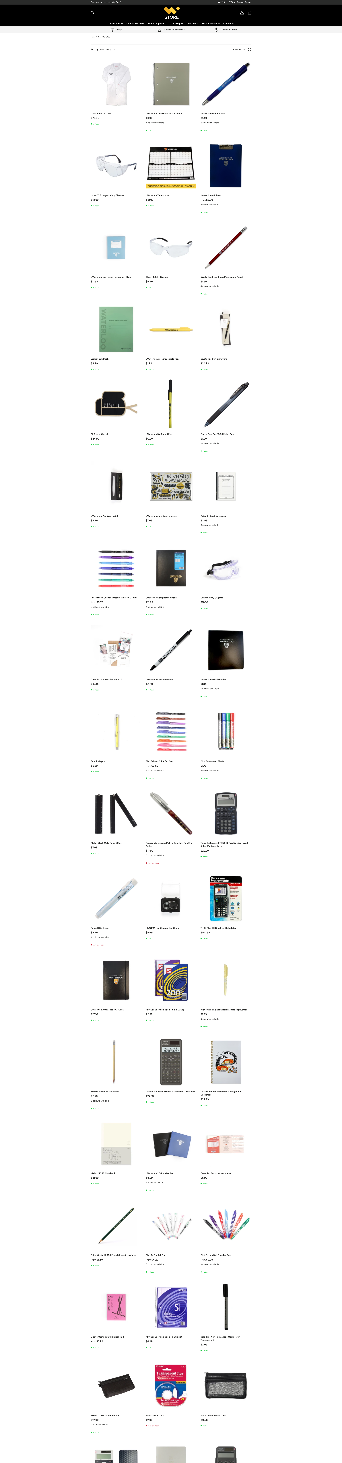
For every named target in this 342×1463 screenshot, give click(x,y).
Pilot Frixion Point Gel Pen (159, 761)
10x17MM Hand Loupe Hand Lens (162, 928)
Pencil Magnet (98, 761)
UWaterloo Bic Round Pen (159, 434)
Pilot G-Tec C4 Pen (156, 1255)
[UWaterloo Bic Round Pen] (171, 404)
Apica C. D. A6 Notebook (213, 516)
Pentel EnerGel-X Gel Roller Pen (217, 434)
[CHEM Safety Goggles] (226, 568)
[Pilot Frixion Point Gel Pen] (171, 731)
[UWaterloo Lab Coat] (116, 84)
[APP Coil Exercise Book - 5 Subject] (171, 1307)
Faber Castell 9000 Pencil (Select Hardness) (114, 1255)
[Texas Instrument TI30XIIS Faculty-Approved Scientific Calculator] (226, 813)
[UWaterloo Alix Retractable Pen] (171, 329)
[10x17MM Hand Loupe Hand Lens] (171, 898)
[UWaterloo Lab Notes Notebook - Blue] (116, 247)
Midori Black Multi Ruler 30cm (106, 843)
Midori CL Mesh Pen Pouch (105, 1415)
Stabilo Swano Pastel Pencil (105, 1091)
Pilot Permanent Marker (213, 761)
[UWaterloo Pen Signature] (226, 329)
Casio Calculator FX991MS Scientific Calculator (170, 1091)
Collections (114, 23)
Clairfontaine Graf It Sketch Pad (107, 1336)
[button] (249, 13)
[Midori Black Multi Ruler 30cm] (116, 813)
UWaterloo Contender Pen (159, 679)
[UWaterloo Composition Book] (171, 568)
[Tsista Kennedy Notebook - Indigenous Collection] (226, 1062)
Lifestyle (191, 23)
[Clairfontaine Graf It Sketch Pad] (116, 1307)
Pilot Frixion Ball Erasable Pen (216, 1255)
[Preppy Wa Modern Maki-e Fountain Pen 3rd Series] (171, 813)
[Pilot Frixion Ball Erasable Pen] (226, 1225)
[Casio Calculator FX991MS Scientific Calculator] (171, 1062)
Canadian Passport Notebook (216, 1173)
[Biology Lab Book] (116, 329)
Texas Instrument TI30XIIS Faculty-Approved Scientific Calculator (224, 845)
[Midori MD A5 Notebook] (116, 1144)
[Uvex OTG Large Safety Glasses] (116, 165)
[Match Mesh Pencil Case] (226, 1386)
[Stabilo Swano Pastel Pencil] (116, 1062)
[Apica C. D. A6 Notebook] (226, 486)
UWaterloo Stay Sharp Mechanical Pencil (222, 277)
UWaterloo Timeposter (158, 195)
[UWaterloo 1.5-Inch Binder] (171, 1144)
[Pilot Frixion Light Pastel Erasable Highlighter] (226, 980)
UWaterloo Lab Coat (101, 113)
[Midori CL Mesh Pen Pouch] (116, 1386)
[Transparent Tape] (171, 1386)
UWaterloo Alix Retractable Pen (162, 358)
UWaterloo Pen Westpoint (104, 516)
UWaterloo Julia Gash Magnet (161, 516)
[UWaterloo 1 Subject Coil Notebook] (171, 84)
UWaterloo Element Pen (213, 113)
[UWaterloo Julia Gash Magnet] (171, 486)
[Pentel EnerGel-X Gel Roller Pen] (226, 404)
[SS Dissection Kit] (116, 404)
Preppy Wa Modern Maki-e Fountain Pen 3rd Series (169, 845)
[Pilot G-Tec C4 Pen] (171, 1225)
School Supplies (156, 23)
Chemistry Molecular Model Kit (107, 679)
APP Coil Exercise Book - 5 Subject (164, 1336)
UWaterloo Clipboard (211, 195)
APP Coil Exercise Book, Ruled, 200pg (165, 1009)
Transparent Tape (155, 1415)
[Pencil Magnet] (116, 731)
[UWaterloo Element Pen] (226, 84)
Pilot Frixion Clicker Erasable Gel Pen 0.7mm (114, 597)
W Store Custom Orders (240, 2)
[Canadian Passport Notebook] (226, 1144)
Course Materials (136, 23)
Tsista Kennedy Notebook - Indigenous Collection (221, 1093)
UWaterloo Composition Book (161, 597)
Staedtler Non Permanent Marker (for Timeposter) (220, 1338)
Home (93, 37)
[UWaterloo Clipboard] (226, 165)
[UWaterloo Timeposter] (171, 165)
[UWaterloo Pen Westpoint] (116, 486)
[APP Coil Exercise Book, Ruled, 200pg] (171, 980)
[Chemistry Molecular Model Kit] (116, 650)
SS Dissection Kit (100, 434)
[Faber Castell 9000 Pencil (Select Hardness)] (116, 1225)
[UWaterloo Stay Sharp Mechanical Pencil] (226, 247)
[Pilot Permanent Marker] (226, 731)
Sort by (94, 49)
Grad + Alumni (209, 23)
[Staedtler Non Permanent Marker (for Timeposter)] (226, 1307)
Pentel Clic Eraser (100, 928)
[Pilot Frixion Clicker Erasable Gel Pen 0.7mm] (116, 568)
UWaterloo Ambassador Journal (107, 1009)
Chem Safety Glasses (157, 277)
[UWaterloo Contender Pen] (171, 650)
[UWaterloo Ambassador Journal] (116, 980)
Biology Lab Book (99, 358)
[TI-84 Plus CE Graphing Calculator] (226, 898)
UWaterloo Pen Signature (214, 358)
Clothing (175, 23)
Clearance (228, 23)
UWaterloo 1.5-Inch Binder (159, 1173)
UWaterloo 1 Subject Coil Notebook (164, 113)
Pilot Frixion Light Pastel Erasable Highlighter (224, 1009)
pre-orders (108, 2)
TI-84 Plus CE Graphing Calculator (218, 928)
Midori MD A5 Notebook (103, 1173)
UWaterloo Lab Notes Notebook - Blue (111, 277)
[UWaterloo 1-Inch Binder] (226, 650)
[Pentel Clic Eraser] (116, 898)
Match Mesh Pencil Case (213, 1415)
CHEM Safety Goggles (212, 597)
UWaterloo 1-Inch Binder (213, 679)
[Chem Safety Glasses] (171, 247)
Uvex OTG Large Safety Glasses (107, 195)
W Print (221, 2)
